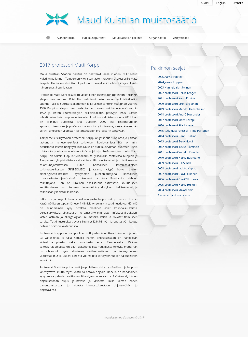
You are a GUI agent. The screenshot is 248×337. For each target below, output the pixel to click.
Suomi (205, 3)
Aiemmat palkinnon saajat (174, 195)
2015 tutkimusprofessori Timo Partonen (183, 131)
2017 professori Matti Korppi (176, 120)
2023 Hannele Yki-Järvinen (174, 87)
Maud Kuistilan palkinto (127, 38)
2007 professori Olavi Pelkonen (177, 174)
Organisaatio (157, 38)
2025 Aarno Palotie (170, 77)
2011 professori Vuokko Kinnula (178, 152)
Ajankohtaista (66, 38)
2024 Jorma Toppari (170, 82)
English (221, 3)
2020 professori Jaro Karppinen (178, 104)
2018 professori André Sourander (179, 114)
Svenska (238, 3)
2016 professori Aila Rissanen (176, 125)
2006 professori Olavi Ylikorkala (178, 179)
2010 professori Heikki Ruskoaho (179, 157)
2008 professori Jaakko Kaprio (177, 168)
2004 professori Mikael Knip (175, 190)
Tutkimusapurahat (93, 38)
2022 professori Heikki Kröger (177, 93)
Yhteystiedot (181, 38)
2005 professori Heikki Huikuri (177, 184)
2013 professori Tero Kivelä (175, 141)
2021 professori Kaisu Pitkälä (176, 98)
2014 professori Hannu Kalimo (177, 136)
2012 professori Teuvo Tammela (178, 147)
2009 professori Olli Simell (174, 163)
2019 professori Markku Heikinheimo (181, 109)
